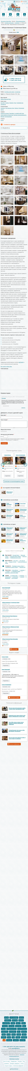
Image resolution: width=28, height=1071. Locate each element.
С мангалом (15, 577)
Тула (13, 1037)
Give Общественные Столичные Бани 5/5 (6, 431)
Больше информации (15, 744)
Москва (6, 1017)
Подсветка (3, 104)
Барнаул (21, 1017)
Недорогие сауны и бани (11, 567)
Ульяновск (24, 1037)
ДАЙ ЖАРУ (21, 362)
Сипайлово (17, 23)
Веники (2, 116)
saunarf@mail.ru (16, 1048)
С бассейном (15, 570)
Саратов (24, 1034)
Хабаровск (9, 1040)
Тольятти (4, 1037)
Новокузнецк (5, 1031)
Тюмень (18, 1037)
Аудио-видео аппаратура (7, 115)
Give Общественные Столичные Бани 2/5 (2, 431)
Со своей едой (17, 113)
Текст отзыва (4, 419)
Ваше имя (3, 415)
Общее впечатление (6, 429)
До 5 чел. (15, 560)
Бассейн (3, 103)
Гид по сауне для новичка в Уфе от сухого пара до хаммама (17, 738)
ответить (23, 407)
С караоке (21, 575)
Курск (24, 1026)
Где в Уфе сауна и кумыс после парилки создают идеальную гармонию (16, 723)
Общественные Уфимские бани (9, 510)
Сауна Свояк (7, 455)
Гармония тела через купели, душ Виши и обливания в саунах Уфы (17, 716)
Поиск (24, 16)
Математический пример (7, 434)
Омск (19, 1031)
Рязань (13, 1034)
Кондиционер (8, 116)
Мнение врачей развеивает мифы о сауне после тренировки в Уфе (17, 708)
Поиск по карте (6, 1061)
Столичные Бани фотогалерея (10, 133)
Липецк (3, 1028)
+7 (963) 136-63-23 (15, 79)
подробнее (7, 475)
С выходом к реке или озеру (13, 572)
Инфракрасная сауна (15, 557)
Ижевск (13, 1023)
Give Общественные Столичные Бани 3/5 (3, 431)
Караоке (3, 108)
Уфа (4, 1040)
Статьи (22, 1063)
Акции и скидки (8, 1065)
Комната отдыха (5, 113)
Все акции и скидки (14, 697)
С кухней (22, 577)
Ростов (8, 1034)
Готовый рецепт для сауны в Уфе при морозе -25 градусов (17, 731)
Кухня (2, 120)
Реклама (20, 1061)
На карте (18, 16)
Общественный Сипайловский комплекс (9, 528)
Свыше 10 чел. (12, 562)
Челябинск (15, 1040)
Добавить (25, 1)
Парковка (11, 113)
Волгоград (14, 1020)
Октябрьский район (9, 23)
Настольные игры (9, 108)
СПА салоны (15, 578)
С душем (7, 571)
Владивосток (8, 1020)
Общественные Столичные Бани (10, 492)
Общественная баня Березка (23, 534)
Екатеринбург (6, 1023)
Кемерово (5, 1026)
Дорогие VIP (22, 567)
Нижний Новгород (22, 1028)
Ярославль (22, 1040)
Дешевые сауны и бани (18, 566)
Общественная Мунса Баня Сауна (9, 516)
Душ (15, 103)
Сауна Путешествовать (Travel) (24, 516)
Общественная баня (20, 21)
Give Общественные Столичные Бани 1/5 (1, 431)
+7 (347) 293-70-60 (15, 80)
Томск (9, 1037)
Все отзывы (14, 649)
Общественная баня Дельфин (23, 510)
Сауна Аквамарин (9, 504)
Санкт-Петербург (14, 1017)
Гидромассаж (20, 103)
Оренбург (24, 1031)
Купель (7, 103)
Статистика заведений (18, 1065)
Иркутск (18, 1023)
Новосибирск (13, 1031)
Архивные (6, 1063)
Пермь (3, 1034)
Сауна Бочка (20, 455)
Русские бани (15, 555)
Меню (3, 16)
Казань (23, 1023)
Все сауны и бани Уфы (6, 21)
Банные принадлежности (20, 115)
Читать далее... (5, 596)
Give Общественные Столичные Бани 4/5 (5, 431)
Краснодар (11, 1026)
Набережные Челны (11, 1028)
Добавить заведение (14, 1063)
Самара (18, 1034)
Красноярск (18, 1026)
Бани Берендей (6, 587)
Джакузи (11, 103)
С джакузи (22, 570)
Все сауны (10, 16)
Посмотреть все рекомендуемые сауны (14, 481)
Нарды (16, 108)
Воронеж (21, 1020)
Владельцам (18, 1)
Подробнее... (6, 665)
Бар (23, 113)
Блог (24, 1061)
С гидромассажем (15, 571)
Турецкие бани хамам (15, 556)
